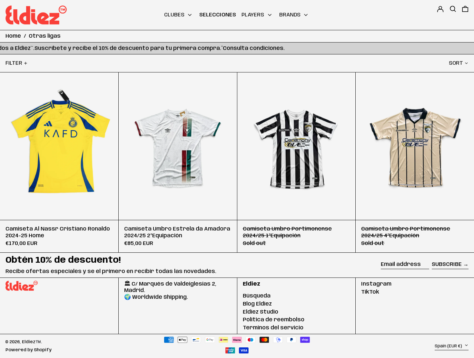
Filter (13, 63)
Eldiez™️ (31, 342)
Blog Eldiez (257, 304)
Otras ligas (45, 36)
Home (13, 36)
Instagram (376, 284)
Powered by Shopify (28, 350)
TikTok (370, 292)
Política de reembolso (273, 320)
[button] (452, 15)
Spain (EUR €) (449, 346)
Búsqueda (257, 296)
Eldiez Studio (260, 312)
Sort (456, 63)
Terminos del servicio (273, 328)
